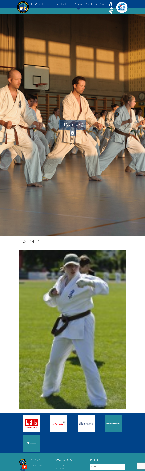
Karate (50, 4)
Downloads (91, 4)
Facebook (60, 465)
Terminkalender (63, 4)
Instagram (60, 468)
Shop (102, 4)
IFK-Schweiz (37, 4)
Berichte (78, 4)
